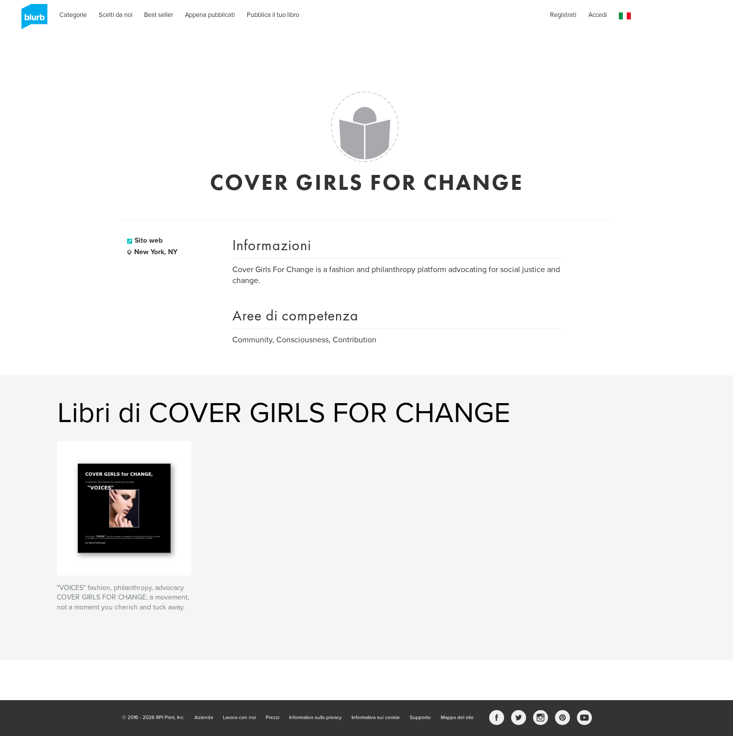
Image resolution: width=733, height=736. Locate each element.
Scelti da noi (116, 15)
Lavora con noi (239, 718)
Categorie (73, 15)
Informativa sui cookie (376, 718)
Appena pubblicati (210, 15)
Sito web (149, 240)
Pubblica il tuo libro (273, 15)
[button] (625, 16)
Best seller (158, 15)
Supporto (420, 718)
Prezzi (272, 718)
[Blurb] (31, 20)
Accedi (597, 15)
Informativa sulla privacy (315, 718)
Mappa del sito (457, 718)
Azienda (203, 718)
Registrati (563, 15)
